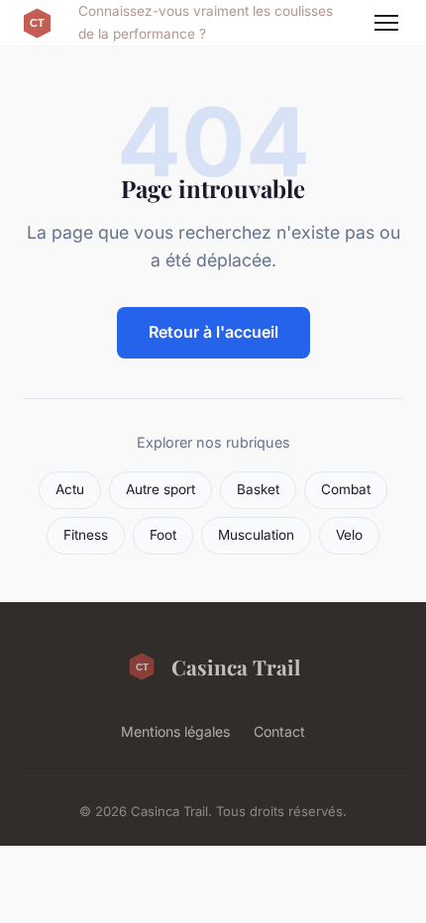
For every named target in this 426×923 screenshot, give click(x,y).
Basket (258, 489)
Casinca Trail (235, 666)
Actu (69, 489)
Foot (163, 535)
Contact (279, 731)
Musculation (256, 535)
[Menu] (386, 23)
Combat (346, 489)
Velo (349, 535)
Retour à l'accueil (213, 332)
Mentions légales (175, 731)
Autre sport (160, 489)
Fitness (85, 535)
